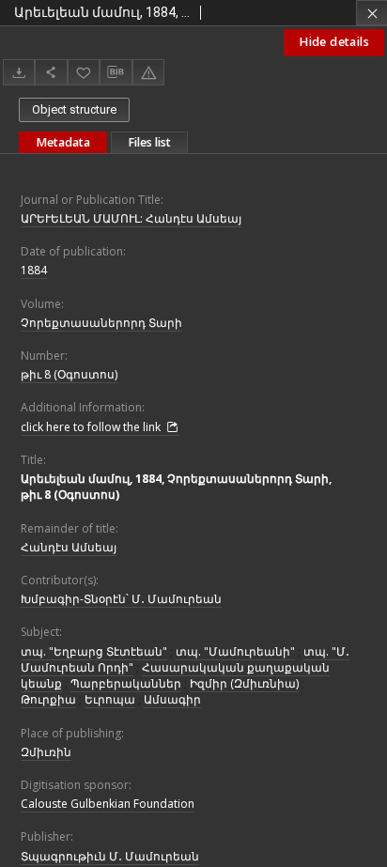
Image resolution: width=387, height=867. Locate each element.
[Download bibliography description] (116, 72)
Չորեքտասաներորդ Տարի (101, 323)
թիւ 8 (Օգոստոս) (69, 374)
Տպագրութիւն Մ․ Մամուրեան (110, 856)
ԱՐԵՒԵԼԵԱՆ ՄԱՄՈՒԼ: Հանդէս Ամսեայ (131, 218)
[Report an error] (148, 72)
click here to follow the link (92, 427)
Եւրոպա (110, 699)
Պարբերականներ (125, 683)
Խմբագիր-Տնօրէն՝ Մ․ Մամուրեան (121, 599)
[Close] (371, 12)
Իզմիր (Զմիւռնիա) (244, 683)
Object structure (74, 109)
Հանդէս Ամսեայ (68, 547)
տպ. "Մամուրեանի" (235, 651)
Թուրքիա (48, 699)
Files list (149, 142)
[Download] (19, 72)
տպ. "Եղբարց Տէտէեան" (94, 651)
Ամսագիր (172, 699)
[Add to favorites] (84, 72)
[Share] (51, 72)
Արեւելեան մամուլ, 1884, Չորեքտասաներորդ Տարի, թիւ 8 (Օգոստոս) (176, 487)
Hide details (334, 42)
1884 (34, 270)
